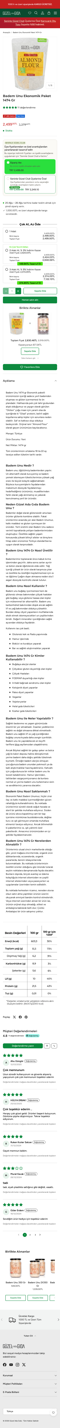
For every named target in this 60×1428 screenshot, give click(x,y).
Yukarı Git (28, 1336)
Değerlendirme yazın (23, 1045)
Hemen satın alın (30, 300)
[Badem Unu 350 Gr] (15, 1268)
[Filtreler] (47, 1045)
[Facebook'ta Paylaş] (20, 1017)
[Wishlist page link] (29, 13)
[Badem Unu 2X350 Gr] (38, 1268)
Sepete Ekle (40, 291)
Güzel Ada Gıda (15, 1421)
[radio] (30, 235)
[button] (10, 107)
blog (17, 744)
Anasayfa (6, 32)
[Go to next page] (40, 1235)
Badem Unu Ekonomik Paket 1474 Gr (27, 32)
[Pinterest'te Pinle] (26, 1017)
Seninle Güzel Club (14, 21)
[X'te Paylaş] (14, 1017)
